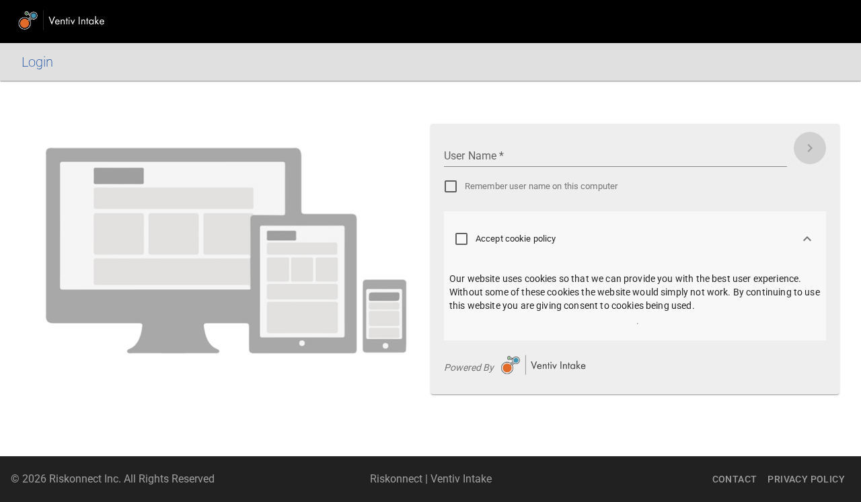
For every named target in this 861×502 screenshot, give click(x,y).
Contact (734, 479)
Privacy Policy (806, 479)
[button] (635, 238)
